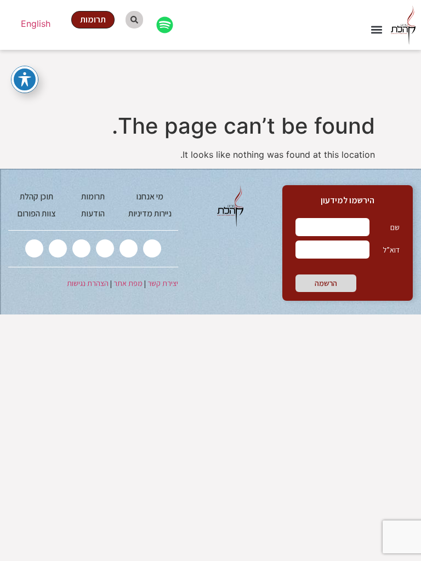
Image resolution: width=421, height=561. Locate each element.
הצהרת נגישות (88, 283)
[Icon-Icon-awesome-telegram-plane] (34, 248)
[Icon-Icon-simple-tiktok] (58, 248)
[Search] (134, 19)
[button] (376, 30)
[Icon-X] (152, 248)
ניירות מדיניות (150, 213)
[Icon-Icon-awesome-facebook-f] (129, 248)
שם (395, 227)
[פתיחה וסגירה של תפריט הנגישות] (25, 79)
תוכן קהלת (36, 196)
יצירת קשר (162, 283)
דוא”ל (391, 250)
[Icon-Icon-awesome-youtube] (81, 248)
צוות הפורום (36, 213)
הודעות (93, 213)
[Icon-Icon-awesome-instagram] (105, 248)
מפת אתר (128, 283)
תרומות (93, 196)
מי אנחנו (149, 196)
